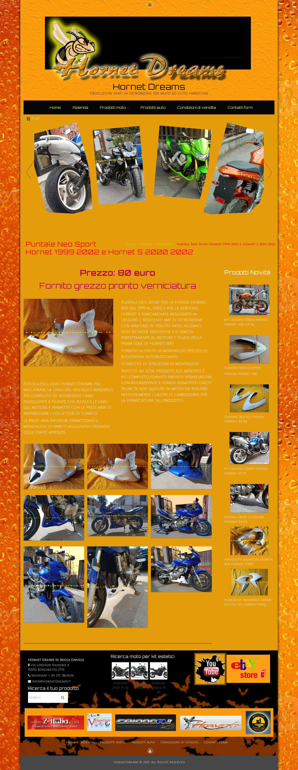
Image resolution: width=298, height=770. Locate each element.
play (35, 119)
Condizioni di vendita (196, 107)
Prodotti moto (113, 107)
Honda (145, 244)
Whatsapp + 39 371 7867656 (52, 675)
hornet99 (164, 244)
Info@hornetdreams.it (51, 681)
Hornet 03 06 (235, 521)
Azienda (80, 107)
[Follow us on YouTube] (149, 5)
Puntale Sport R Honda (244, 517)
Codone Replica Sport (242, 367)
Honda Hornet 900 (240, 373)
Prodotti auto (153, 107)
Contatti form (240, 107)
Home (55, 107)
